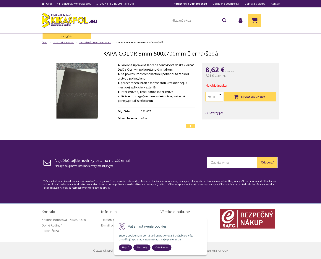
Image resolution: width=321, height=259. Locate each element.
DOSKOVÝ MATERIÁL (63, 42)
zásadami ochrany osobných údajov (170, 181)
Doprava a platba (254, 3)
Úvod (49, 3)
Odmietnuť (161, 247)
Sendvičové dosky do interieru (95, 42)
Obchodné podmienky (226, 3)
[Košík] (255, 20)
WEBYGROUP (220, 250)
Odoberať (267, 162)
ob (113, 225)
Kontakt (275, 3)
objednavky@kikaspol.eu (76, 3)
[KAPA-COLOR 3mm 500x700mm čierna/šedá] (77, 91)
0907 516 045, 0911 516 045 (117, 3)
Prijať (125, 247)
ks (214, 96)
